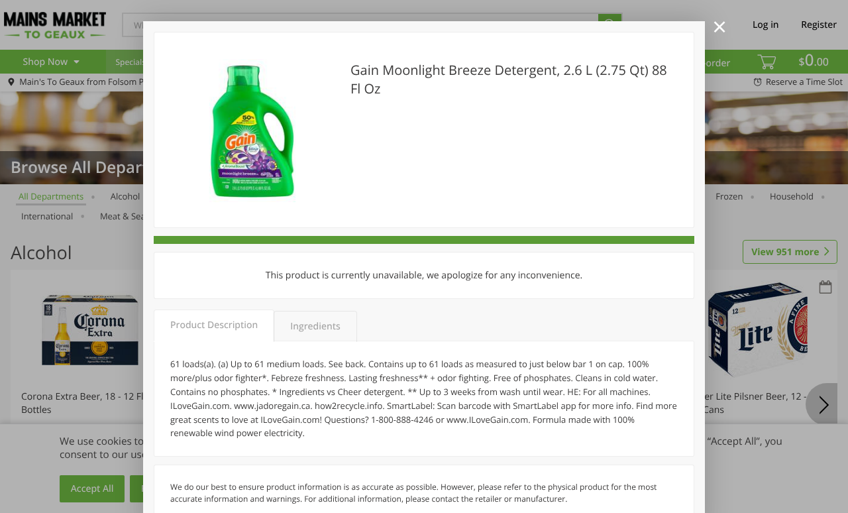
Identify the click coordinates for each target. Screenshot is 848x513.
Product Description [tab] (214, 325)
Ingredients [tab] (315, 326)
